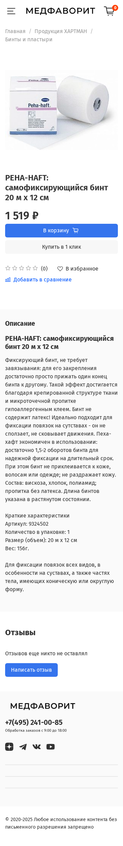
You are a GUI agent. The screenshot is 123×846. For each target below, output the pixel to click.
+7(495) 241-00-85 (34, 722)
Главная (15, 31)
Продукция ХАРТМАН (61, 31)
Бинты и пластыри (29, 39)
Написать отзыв (31, 670)
